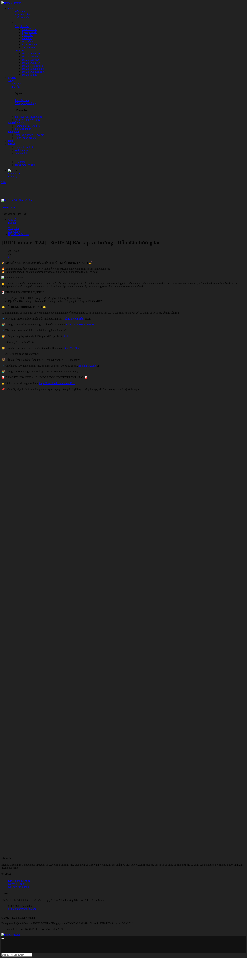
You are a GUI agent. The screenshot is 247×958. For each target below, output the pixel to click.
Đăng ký (12, 176)
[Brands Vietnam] (11, 2)
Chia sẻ (12, 219)
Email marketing (87, 365)
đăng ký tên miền (74, 318)
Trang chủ (13, 228)
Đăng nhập (14, 173)
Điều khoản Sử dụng (19, 880)
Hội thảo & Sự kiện (18, 234)
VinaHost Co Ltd (8, 207)
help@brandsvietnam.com (22, 908)
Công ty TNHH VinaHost (80, 324)
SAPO (66, 336)
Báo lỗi (12, 222)
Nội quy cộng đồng (18, 886)
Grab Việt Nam (72, 348)
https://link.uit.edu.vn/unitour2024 (57, 383)
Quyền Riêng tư (16, 883)
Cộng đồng (14, 231)
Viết (3, 182)
